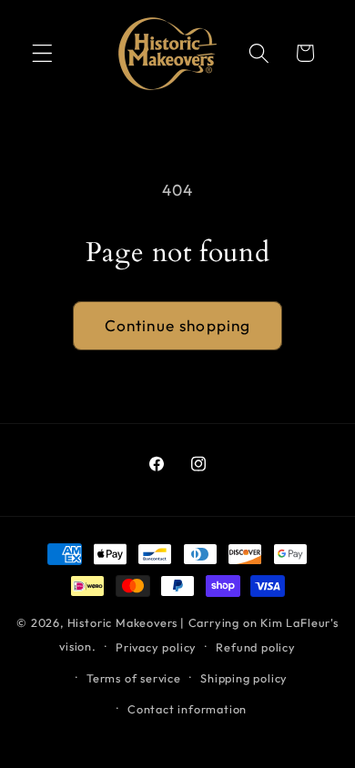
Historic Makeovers (122, 622)
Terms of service (133, 678)
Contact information (187, 709)
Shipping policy (244, 678)
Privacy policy (156, 647)
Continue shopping (178, 325)
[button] (42, 53)
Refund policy (255, 647)
